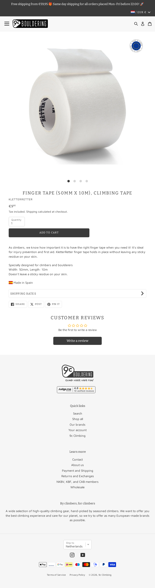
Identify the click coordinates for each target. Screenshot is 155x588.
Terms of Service (56, 574)
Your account (77, 430)
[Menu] (7, 23)
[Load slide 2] (74, 181)
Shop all (77, 419)
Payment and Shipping (77, 470)
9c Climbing (77, 435)
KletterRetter (21, 199)
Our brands (77, 424)
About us (77, 465)
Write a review (77, 341)
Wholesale (77, 487)
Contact (77, 459)
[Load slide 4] (87, 181)
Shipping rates (23, 293)
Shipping (31, 211)
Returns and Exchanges (77, 476)
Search (77, 413)
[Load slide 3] (81, 181)
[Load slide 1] (68, 181)
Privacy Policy (77, 574)
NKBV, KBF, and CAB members (77, 481)
